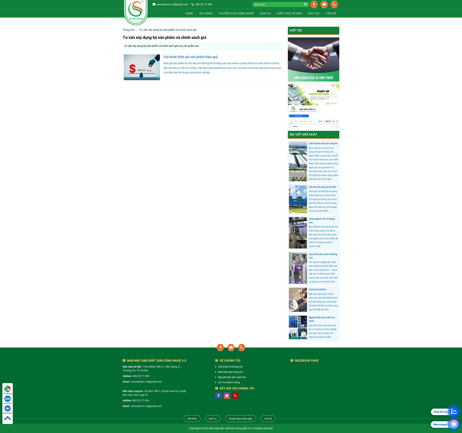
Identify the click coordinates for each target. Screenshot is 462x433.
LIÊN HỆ (331, 13)
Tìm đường (7, 394)
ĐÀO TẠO (314, 13)
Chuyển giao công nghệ (236, 13)
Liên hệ (268, 418)
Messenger (7, 413)
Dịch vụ (265, 13)
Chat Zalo (8, 403)
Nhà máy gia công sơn (230, 371)
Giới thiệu (192, 418)
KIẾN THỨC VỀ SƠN (289, 13)
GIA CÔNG (206, 13)
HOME (189, 13)
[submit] (306, 4)
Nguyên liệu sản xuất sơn (232, 377)
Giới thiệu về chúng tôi (230, 366)
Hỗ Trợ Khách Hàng (229, 382)
